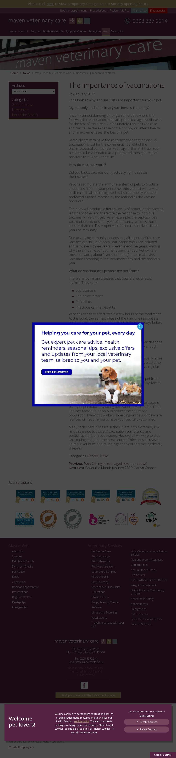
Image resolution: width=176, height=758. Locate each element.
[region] (88, 722)
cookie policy (81, 721)
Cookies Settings (163, 754)
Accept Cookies (148, 722)
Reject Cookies (148, 729)
